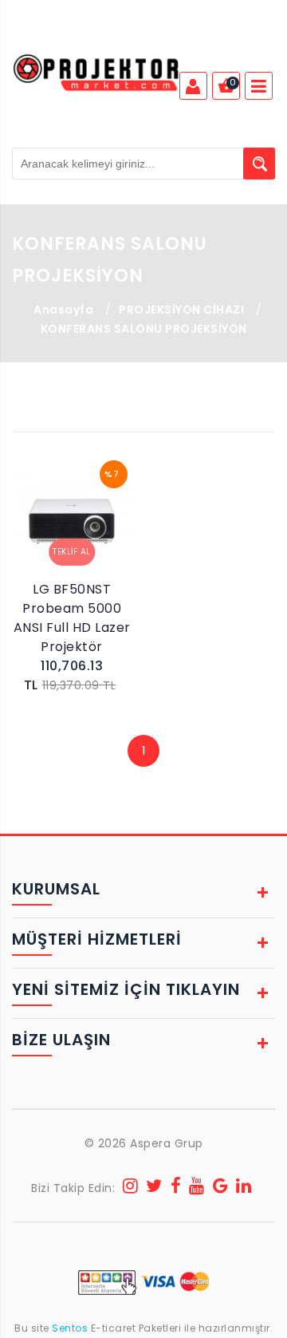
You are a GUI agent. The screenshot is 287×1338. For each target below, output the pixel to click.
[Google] (221, 1188)
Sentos (70, 1328)
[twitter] (154, 1188)
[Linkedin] (244, 1188)
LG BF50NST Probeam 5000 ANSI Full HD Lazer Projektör (72, 618)
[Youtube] (197, 1188)
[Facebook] (176, 1188)
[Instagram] (131, 1188)
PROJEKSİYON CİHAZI (181, 310)
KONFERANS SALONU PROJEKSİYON (144, 329)
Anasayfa (63, 310)
